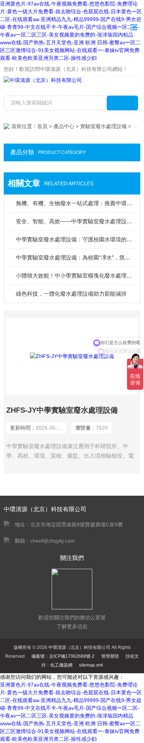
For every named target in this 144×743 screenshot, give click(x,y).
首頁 (42, 126)
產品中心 (64, 126)
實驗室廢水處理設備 (103, 126)
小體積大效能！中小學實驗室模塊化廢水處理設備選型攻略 (76, 275)
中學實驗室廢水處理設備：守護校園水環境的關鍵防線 (76, 239)
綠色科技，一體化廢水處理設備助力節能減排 (71, 293)
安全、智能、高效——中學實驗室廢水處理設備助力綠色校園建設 (76, 221)
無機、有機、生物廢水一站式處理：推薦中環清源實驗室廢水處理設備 (76, 203)
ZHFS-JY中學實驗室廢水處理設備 (62, 410)
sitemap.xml (91, 665)
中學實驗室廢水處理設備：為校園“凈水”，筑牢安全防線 (76, 257)
